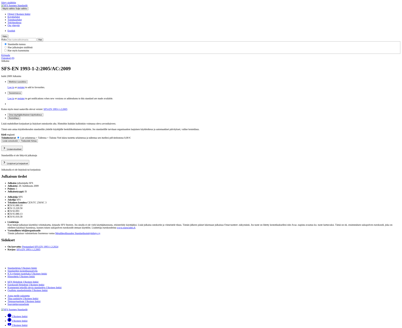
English (11, 30)
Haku (5, 36)
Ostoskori (7, 58)
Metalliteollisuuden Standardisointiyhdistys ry (77, 233)
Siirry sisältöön (8, 2)
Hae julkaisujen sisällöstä (20, 47)
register (21, 87)
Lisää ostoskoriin (10, 141)
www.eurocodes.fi (126, 227)
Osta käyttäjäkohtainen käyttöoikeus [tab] (25, 115)
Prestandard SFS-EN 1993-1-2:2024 (40, 246)
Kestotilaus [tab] (14, 118)
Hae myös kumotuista (18, 50)
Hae (40, 40)
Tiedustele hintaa (29, 141)
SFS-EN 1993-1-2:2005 (55, 109)
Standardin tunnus (17, 44)
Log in (11, 87)
